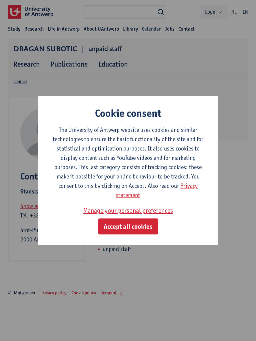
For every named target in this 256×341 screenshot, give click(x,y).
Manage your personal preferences (128, 210)
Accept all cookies (128, 226)
